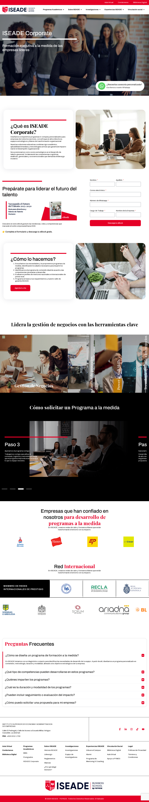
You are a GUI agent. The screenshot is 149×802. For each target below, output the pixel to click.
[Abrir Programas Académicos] (63, 9)
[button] (4, 489)
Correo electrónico (97, 190)
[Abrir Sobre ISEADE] (81, 9)
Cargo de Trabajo (97, 211)
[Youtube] (143, 729)
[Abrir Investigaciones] (100, 9)
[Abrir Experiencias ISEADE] (123, 9)
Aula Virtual (7, 746)
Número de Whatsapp (99, 200)
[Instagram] (131, 729)
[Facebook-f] (119, 729)
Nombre (93, 180)
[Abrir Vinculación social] (144, 9)
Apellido (119, 180)
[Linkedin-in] (125, 729)
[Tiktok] (137, 729)
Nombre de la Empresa (125, 211)
